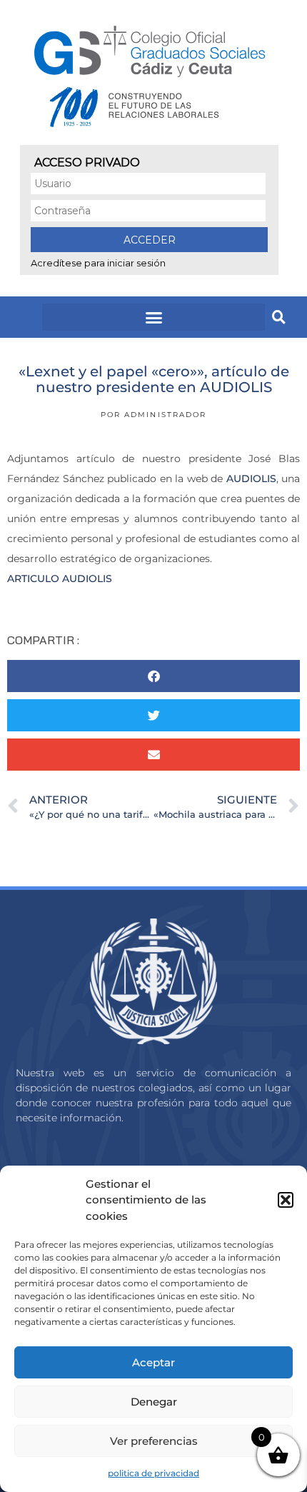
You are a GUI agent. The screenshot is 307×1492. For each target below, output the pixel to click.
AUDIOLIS (251, 478)
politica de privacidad (153, 1473)
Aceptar (153, 1362)
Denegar (154, 1401)
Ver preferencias (154, 1441)
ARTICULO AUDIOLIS (59, 578)
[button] (285, 1200)
